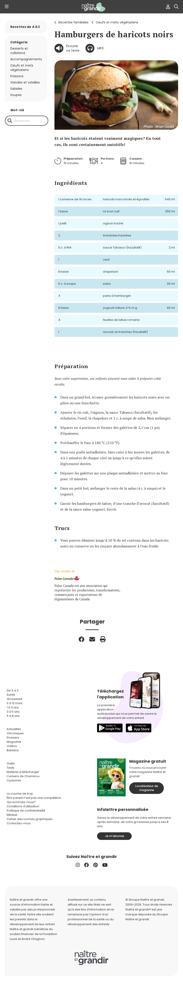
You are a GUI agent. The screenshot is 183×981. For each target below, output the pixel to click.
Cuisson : (136, 159)
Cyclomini (14, 780)
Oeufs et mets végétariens (117, 22)
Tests (10, 768)
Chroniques (15, 733)
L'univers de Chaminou (23, 776)
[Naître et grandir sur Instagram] (78, 865)
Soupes (16, 95)
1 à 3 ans (13, 707)
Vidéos (12, 746)
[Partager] (81, 639)
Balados (13, 750)
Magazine (14, 742)
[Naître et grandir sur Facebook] (86, 865)
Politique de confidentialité (26, 810)
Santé (11, 695)
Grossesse (14, 699)
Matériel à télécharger (23, 772)
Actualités (14, 729)
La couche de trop (20, 793)
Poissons (16, 76)
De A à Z (13, 690)
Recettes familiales (73, 22)
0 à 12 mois (14, 703)
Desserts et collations (19, 50)
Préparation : (74, 159)
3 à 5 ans (13, 712)
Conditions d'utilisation (23, 806)
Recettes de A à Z (25, 27)
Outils (11, 763)
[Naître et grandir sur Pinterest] (95, 865)
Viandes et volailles (25, 82)
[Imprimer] (103, 639)
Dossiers (13, 737)
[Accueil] (91, 7)
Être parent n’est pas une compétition (34, 798)
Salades (16, 88)
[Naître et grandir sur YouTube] (105, 865)
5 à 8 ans (13, 716)
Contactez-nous (19, 823)
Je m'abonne (114, 836)
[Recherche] (9, 120)
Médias (12, 815)
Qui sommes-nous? (21, 802)
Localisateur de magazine (146, 788)
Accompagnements (26, 59)
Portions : (108, 159)
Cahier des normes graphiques (29, 819)
